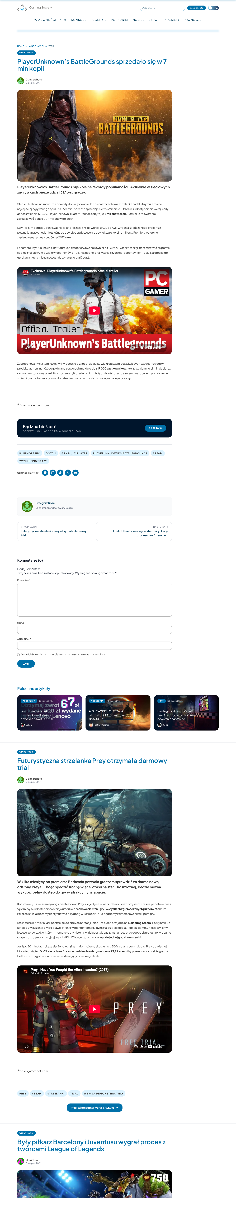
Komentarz (23, 580)
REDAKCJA (32, 1159)
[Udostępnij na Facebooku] (45, 473)
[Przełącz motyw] (213, 8)
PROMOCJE (193, 20)
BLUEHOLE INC (29, 453)
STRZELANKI (56, 1093)
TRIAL (74, 1093)
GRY (63, 20)
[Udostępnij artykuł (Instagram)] (53, 473)
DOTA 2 (51, 453)
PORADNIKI (119, 20)
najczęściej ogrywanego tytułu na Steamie (45, 209)
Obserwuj (155, 428)
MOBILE (139, 20)
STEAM (158, 453)
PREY (23, 1093)
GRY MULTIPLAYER (74, 453)
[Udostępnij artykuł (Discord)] (75, 473)
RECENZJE (99, 20)
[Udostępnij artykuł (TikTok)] (60, 473)
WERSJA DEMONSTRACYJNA (103, 1093)
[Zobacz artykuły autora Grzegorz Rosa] (20, 80)
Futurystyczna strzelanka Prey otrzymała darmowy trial (92, 764)
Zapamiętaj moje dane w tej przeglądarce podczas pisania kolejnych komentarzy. (63, 654)
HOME (20, 46)
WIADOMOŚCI (45, 20)
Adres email (24, 638)
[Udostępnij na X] (68, 473)
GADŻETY (172, 20)
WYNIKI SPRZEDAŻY (33, 460)
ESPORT (155, 20)
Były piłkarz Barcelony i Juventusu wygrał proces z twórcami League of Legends (91, 1145)
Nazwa (21, 622)
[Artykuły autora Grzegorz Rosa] (27, 506)
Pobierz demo (137, 927)
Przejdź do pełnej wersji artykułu (92, 1107)
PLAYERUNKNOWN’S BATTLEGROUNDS (120, 453)
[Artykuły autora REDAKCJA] (20, 1161)
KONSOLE (79, 20)
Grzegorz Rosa (34, 79)
